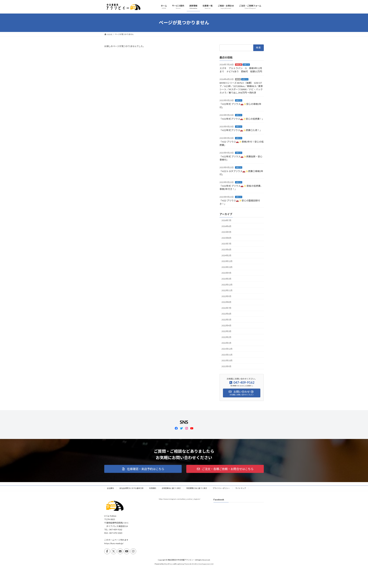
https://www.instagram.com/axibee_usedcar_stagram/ (179, 499)
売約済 (238, 79)
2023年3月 (226, 279)
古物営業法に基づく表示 (171, 488)
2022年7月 (226, 308)
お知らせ (246, 64)
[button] (143, 469)
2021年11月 (227, 354)
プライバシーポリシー (221, 488)
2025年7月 (226, 243)
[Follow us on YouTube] (127, 551)
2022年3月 (226, 331)
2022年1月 (226, 343)
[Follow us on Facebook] (107, 551)
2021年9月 (226, 366)
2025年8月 (226, 238)
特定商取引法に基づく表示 (196, 488)
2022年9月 (226, 296)
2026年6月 (226, 226)
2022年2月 (226, 337)
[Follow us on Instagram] (133, 551)
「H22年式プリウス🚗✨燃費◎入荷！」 (241, 130)
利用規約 (152, 488)
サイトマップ (240, 488)
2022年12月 (227, 284)
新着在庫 (238, 64)
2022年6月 (226, 313)
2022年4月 (226, 325)
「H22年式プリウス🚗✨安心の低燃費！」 (242, 118)
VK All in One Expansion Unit (202, 564)
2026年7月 (226, 220)
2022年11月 (227, 290)
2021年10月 (227, 360)
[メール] (120, 551)
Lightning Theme (183, 564)
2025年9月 (226, 232)
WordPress (168, 564)
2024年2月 (226, 255)
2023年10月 (227, 267)
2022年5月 (226, 319)
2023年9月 (226, 273)
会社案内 (110, 488)
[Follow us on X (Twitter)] (113, 551)
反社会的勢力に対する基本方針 (131, 488)
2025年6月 (226, 249)
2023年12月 (227, 261)
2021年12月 (227, 349)
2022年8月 (226, 302)
